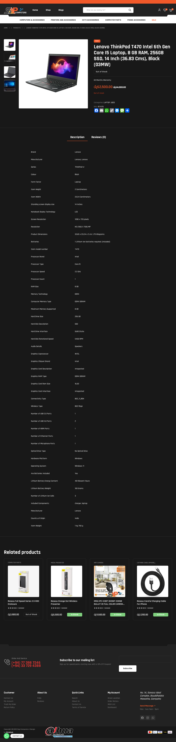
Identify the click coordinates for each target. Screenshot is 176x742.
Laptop (107, 102)
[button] (83, 43)
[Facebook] (142, 717)
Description (77, 137)
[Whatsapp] (153, 717)
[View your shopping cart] (170, 10)
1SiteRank (9, 732)
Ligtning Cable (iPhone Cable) (145, 564)
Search (130, 10)
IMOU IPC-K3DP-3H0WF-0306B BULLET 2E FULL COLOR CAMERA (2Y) (108, 604)
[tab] (77, 138)
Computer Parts (14, 563)
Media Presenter (57, 563)
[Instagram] (147, 717)
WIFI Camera (98, 563)
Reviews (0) (98, 137)
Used (113, 102)
